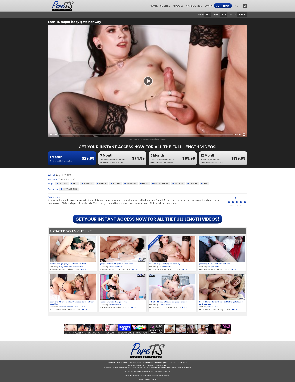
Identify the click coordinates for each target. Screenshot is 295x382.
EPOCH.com (166, 375)
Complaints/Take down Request (155, 363)
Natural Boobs (161, 183)
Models (178, 5)
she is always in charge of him (113, 302)
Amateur (63, 183)
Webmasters (182, 363)
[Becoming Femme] (106, 329)
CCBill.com (155, 375)
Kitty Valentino (70, 189)
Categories (194, 5)
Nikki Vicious (80, 307)
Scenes (165, 5)
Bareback (88, 183)
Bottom (116, 183)
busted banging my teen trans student (68, 264)
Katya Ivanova (115, 305)
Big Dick (102, 183)
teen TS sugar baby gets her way (164, 264)
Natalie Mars (78, 266)
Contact (111, 363)
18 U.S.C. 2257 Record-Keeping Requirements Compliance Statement (147, 371)
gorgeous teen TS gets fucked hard (116, 264)
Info (118, 363)
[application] (147, 81)
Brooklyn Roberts (66, 307)
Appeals (172, 363)
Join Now (223, 5)
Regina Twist (213, 266)
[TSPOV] (189, 329)
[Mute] (240, 134)
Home (154, 5)
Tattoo (193, 183)
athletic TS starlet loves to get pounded (168, 302)
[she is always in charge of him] (123, 275)
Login (209, 5)
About (125, 363)
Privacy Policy (135, 363)
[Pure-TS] (62, 6)
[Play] (147, 81)
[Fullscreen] (244, 134)
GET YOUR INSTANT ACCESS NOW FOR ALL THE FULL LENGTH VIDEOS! (147, 219)
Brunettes (131, 183)
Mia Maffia (213, 307)
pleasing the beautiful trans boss (214, 264)
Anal (75, 183)
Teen (205, 183)
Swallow (179, 183)
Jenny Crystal (165, 305)
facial (145, 183)
